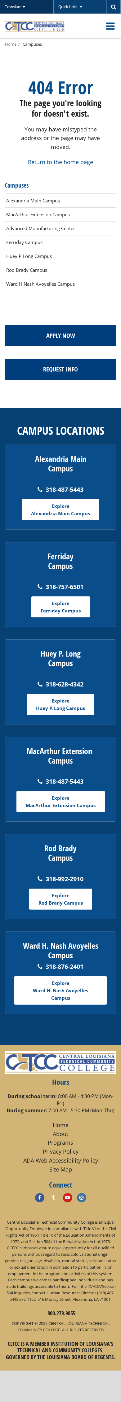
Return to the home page (60, 162)
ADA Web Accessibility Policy (60, 1160)
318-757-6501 (64, 587)
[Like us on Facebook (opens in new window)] (39, 1197)
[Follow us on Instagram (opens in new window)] (81, 1197)
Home (10, 44)
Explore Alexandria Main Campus (60, 509)
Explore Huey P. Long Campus (60, 704)
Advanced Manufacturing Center (40, 228)
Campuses (32, 44)
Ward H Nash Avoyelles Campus (40, 284)
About (60, 1134)
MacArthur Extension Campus (38, 214)
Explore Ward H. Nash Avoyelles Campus (60, 990)
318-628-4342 (64, 684)
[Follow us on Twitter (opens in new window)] (53, 1197)
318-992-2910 (64, 879)
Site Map (60, 1169)
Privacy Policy (60, 1151)
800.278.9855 (61, 1313)
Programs (60, 1142)
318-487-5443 (64, 489)
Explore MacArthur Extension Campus (61, 801)
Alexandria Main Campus (33, 200)
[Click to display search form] (114, 7)
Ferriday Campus (24, 242)
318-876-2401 (64, 966)
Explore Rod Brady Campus (60, 899)
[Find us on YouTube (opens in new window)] (67, 1197)
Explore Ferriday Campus (61, 607)
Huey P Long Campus (29, 256)
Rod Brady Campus (26, 270)
